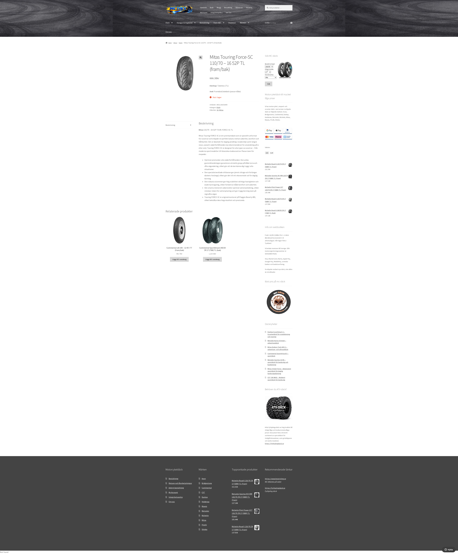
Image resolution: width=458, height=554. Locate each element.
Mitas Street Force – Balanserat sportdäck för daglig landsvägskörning (279, 371)
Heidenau (205, 501)
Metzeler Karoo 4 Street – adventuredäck (277, 342)
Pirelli (204, 525)
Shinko (204, 529)
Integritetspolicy (217, 12)
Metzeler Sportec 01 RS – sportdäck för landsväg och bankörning (278, 362)
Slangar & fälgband (184, 23)
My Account (173, 492)
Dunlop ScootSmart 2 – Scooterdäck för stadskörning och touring (279, 334)
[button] (201, 57)
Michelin (205, 515)
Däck (167, 23)
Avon (204, 478)
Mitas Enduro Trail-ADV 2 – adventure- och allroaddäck (278, 348)
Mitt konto (203, 12)
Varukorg (249, 7)
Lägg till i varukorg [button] (179, 259)
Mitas (221, 110)
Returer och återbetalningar (180, 483)
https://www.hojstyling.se (275, 479)
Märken (243, 23)
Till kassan (239, 7)
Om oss (228, 12)
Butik (211, 7)
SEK (267, 153)
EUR (271, 153)
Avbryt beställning (176, 488)
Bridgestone (207, 483)
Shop (175, 43)
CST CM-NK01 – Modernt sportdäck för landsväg (276, 378)
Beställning (228, 7)
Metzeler (205, 511)
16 (217, 110)
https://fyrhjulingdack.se (274, 443)
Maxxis (204, 506)
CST (203, 492)
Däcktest (232, 23)
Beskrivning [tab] (170, 125)
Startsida (203, 7)
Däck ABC (217, 23)
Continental (207, 488)
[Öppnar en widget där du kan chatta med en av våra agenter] (449, 550)
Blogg (219, 7)
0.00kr (270, 23)
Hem (170, 43)
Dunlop (205, 497)
